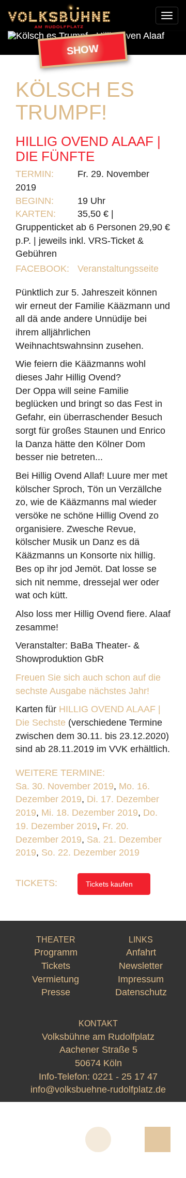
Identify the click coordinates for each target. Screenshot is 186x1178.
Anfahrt (141, 952)
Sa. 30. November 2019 (65, 786)
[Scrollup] (158, 1139)
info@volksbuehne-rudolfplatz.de (98, 1089)
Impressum (141, 979)
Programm (56, 952)
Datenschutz (141, 992)
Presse (55, 992)
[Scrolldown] (98, 1139)
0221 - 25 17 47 (125, 1076)
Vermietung (55, 979)
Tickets (55, 966)
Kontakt (98, 1023)
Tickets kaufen (110, 884)
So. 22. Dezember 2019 (90, 852)
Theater (55, 939)
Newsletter (141, 966)
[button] (21, 35)
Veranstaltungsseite (119, 268)
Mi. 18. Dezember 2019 (89, 812)
